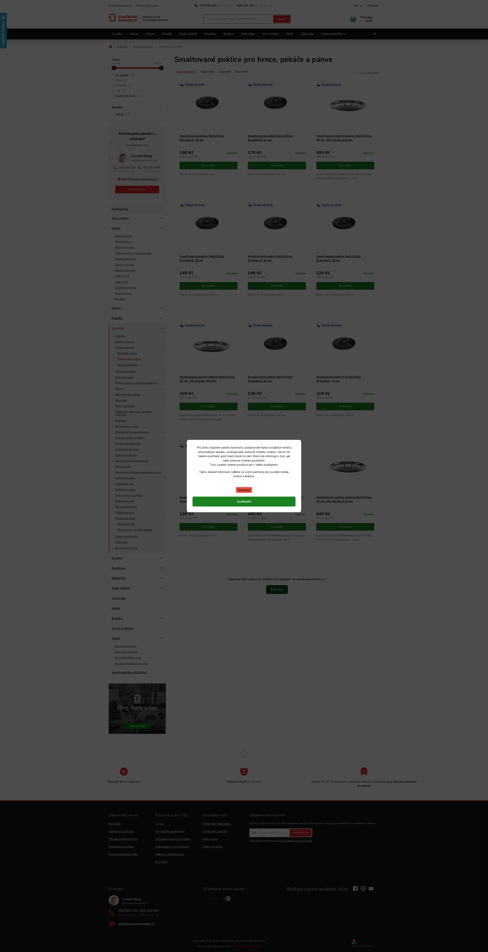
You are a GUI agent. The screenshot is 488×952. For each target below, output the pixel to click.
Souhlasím (244, 501)
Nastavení (244, 490)
